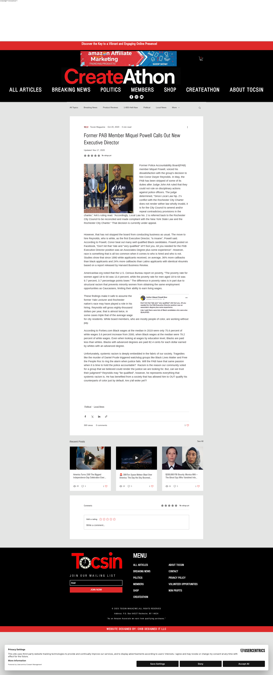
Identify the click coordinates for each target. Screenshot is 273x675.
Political (146, 107)
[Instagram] (136, 97)
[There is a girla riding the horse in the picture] (90, 458)
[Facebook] (131, 97)
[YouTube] (141, 97)
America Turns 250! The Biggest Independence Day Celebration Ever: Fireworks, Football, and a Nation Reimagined (89, 476)
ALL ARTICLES (140, 565)
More (174, 107)
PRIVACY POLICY (177, 577)
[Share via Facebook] (85, 416)
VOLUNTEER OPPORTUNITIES (183, 584)
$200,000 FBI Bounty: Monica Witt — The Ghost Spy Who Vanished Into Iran (182, 476)
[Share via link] (106, 416)
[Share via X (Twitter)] (92, 416)
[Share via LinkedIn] (99, 416)
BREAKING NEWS (141, 571)
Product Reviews (110, 107)
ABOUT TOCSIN (176, 565)
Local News (161, 107)
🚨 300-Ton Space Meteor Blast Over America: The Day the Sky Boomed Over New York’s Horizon (135, 476)
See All (200, 441)
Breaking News (90, 107)
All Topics (74, 107)
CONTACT (173, 571)
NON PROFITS (175, 590)
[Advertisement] (136, 21)
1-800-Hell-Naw (131, 107)
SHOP (136, 590)
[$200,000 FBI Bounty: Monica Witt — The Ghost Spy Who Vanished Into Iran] (182, 458)
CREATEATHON (140, 597)
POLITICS (137, 577)
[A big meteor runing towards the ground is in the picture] (136, 458)
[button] (201, 59)
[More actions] (187, 127)
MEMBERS (138, 584)
